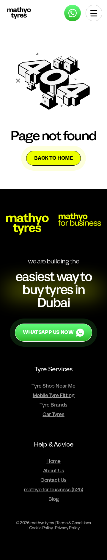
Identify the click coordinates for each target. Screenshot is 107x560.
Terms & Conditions (73, 523)
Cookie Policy (41, 528)
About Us (53, 470)
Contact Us (53, 480)
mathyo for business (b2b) (53, 489)
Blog (53, 499)
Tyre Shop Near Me (53, 386)
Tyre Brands (53, 405)
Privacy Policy (67, 528)
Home (53, 461)
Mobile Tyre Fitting (53, 395)
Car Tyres (53, 414)
